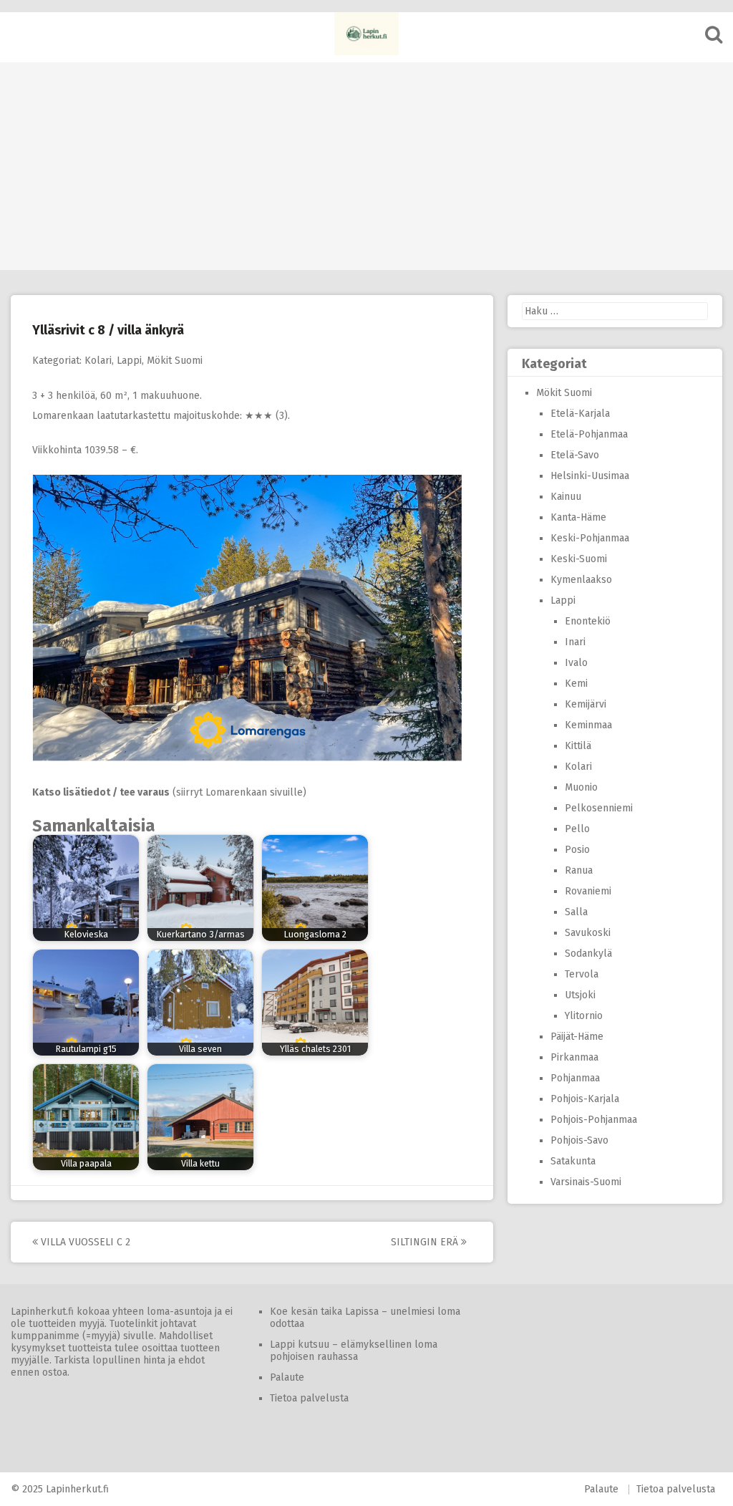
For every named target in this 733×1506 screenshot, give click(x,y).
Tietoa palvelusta (309, 1398)
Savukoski (588, 933)
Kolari (98, 360)
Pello (577, 829)
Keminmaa (588, 725)
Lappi (129, 360)
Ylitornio (584, 1016)
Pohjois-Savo (579, 1140)
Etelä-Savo (574, 455)
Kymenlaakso (581, 580)
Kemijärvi (585, 704)
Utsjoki (580, 995)
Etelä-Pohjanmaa (589, 434)
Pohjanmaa (575, 1078)
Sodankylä (588, 953)
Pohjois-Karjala (584, 1099)
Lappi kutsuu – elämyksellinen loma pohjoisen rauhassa (353, 1350)
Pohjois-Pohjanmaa (593, 1120)
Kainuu (565, 497)
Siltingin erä (426, 1242)
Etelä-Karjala (580, 413)
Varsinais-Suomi (585, 1182)
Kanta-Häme (578, 517)
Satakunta (573, 1161)
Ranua (579, 870)
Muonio (581, 787)
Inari (575, 642)
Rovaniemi (588, 891)
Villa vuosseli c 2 (84, 1242)
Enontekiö (588, 621)
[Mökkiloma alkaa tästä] (366, 33)
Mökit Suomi (175, 360)
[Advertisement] (366, 162)
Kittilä (578, 746)
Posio (577, 850)
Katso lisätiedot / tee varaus (101, 792)
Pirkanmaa (574, 1057)
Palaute (287, 1377)
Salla (576, 912)
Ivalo (576, 663)
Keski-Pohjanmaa (589, 538)
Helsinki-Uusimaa (589, 476)
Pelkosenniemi (599, 808)
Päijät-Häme (576, 1036)
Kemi (576, 683)
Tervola (581, 974)
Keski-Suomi (578, 559)
